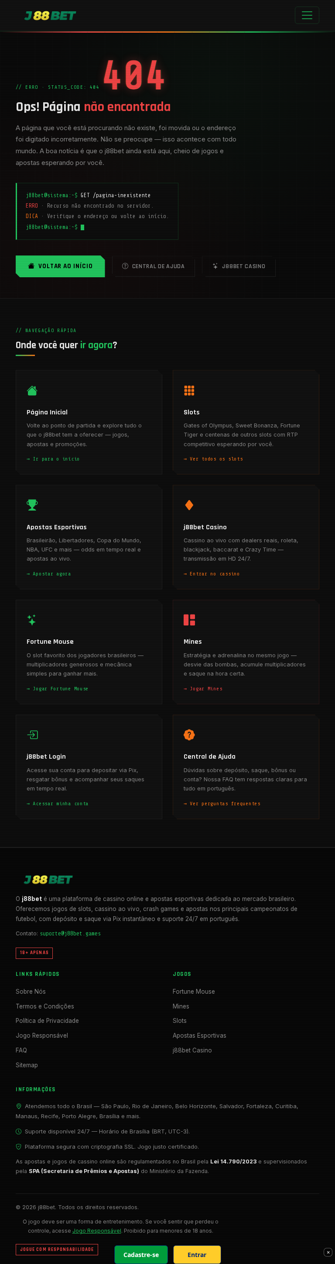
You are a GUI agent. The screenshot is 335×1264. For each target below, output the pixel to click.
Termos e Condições (45, 1006)
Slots (180, 1020)
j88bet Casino (243, 266)
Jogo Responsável (42, 1035)
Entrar (197, 1255)
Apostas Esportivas (199, 1035)
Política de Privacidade (47, 1020)
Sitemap (27, 1065)
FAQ (21, 1050)
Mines (181, 1006)
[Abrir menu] (307, 15)
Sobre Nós (31, 991)
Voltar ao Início (65, 266)
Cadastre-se (141, 1255)
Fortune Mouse (194, 991)
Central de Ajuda (158, 266)
